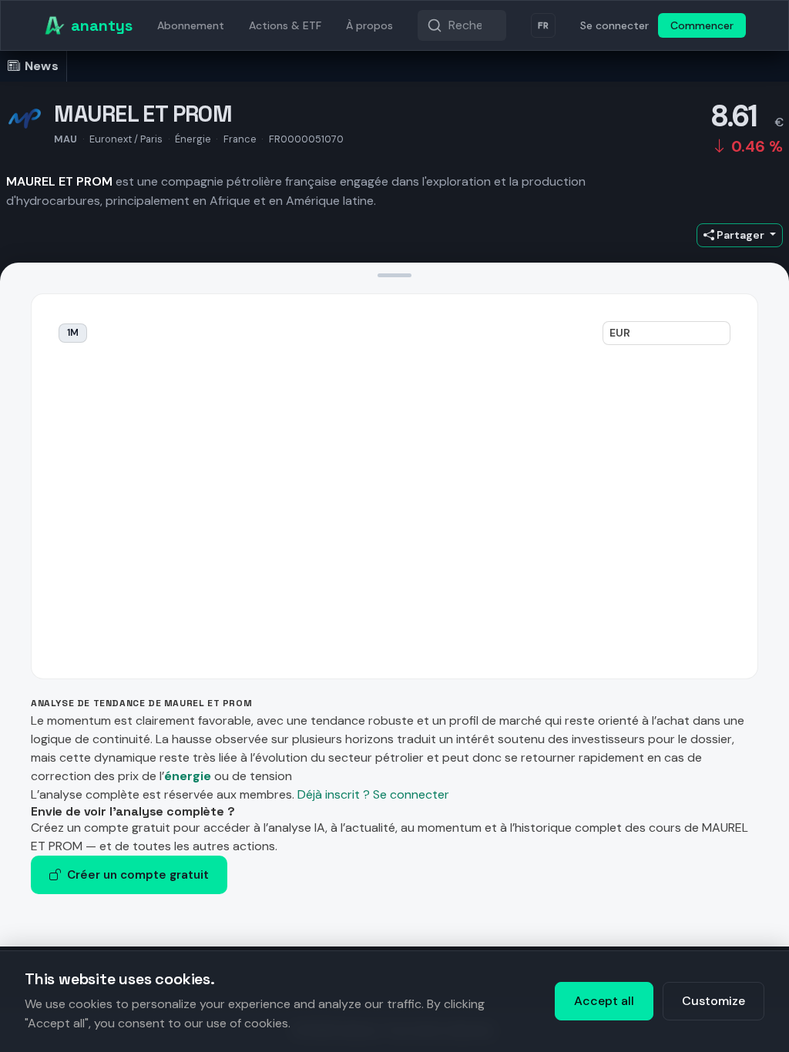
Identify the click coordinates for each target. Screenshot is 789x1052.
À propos (369, 25)
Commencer (702, 25)
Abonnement (190, 25)
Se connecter (614, 25)
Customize (713, 1001)
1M (73, 333)
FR (543, 25)
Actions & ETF (285, 25)
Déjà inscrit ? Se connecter (373, 794)
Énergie (193, 139)
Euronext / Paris (126, 139)
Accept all (604, 1001)
